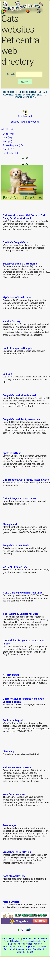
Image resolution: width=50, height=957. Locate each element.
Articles (38, 943)
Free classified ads (32, 941)
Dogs (11, 938)
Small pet (16, 941)
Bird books (8, 949)
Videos (29, 943)
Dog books (30, 946)
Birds (24, 938)
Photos (20, 943)
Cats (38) (7, 137)
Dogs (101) (8, 133)
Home (4, 938)
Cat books (42, 946)
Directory (6, 946)
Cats (18, 938)
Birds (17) (7, 141)
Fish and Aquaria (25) (13, 145)
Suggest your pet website (25, 121)
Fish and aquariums (38, 938)
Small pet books (25, 952)
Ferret (6, 941)
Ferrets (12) (8, 149)
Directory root (25, 116)
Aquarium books (23, 949)
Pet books (18, 946)
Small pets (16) (10, 153)
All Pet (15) (7, 129)
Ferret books (39, 949)
